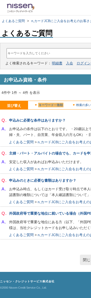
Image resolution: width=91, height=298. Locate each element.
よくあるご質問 (13, 21)
